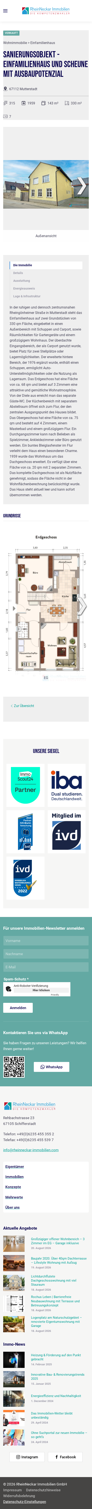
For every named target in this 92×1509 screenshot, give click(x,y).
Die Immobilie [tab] (22, 265)
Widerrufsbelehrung (19, 1496)
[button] (5, 10)
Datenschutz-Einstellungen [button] (24, 1502)
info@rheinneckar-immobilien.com (31, 1150)
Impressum (12, 1490)
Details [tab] (18, 273)
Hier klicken (41, 990)
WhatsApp (54, 1067)
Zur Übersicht (24, 706)
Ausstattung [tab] (21, 281)
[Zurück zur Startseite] (46, 10)
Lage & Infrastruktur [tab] (26, 296)
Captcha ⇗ (60, 995)
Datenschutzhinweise (43, 1490)
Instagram (29, 1457)
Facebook (68, 1457)
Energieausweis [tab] (24, 288)
